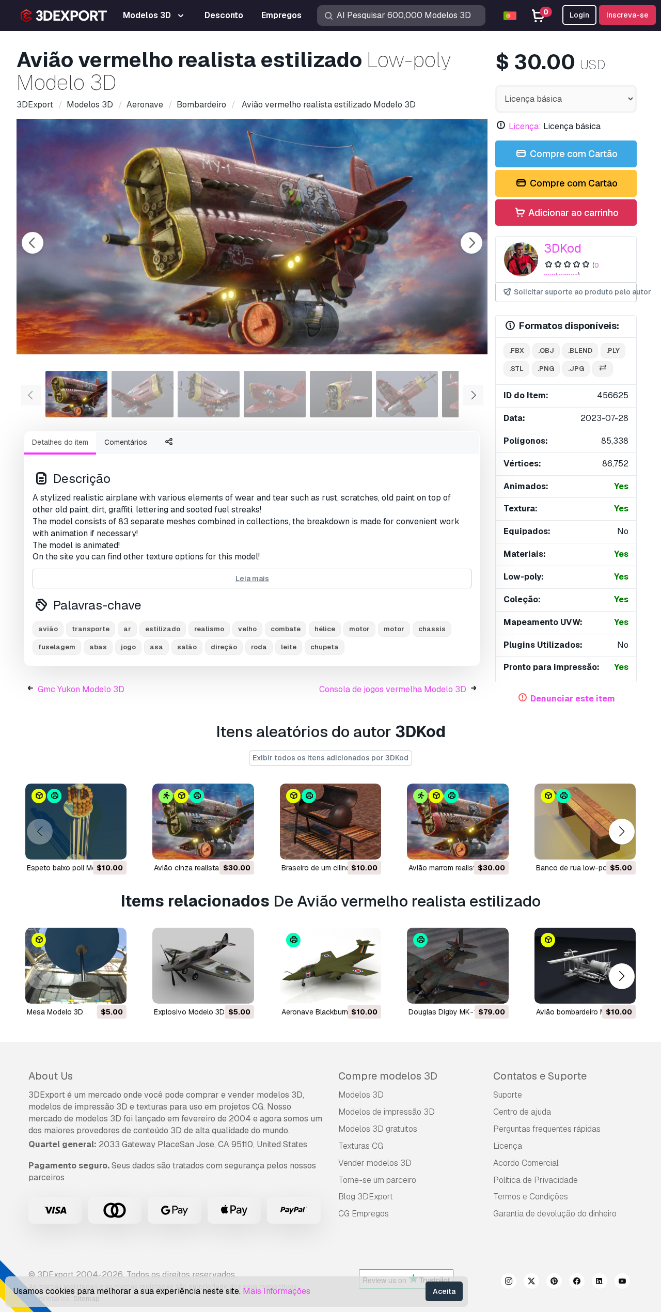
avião (48, 628)
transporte (90, 628)
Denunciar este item (572, 698)
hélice (324, 628)
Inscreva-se (627, 15)
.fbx (516, 350)
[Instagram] (508, 1282)
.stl (516, 368)
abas (98, 647)
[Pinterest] (554, 1282)
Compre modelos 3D (387, 1076)
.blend (580, 350)
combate (286, 628)
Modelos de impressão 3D (386, 1111)
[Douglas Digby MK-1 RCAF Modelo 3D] (457, 966)
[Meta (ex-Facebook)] (576, 1282)
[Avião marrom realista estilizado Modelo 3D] (457, 822)
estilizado (162, 628)
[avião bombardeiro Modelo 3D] (585, 966)
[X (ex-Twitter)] (531, 1282)
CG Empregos (363, 1213)
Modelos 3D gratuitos (377, 1128)
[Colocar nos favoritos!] (111, 845)
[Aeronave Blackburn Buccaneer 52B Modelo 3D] (330, 966)
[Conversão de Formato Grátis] (602, 369)
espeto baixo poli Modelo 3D (74, 867)
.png (546, 368)
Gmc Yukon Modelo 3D (81, 689)
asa (156, 647)
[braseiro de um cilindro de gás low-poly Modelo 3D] (330, 822)
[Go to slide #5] (341, 394)
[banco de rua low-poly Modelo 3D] (585, 822)
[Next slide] (471, 243)
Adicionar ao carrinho (572, 212)
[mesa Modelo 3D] (76, 966)
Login (579, 15)
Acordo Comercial (526, 1163)
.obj (546, 350)
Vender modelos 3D (375, 1163)
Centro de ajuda (522, 1111)
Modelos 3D (361, 1094)
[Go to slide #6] (407, 394)
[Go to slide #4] (275, 394)
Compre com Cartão (573, 154)
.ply (613, 350)
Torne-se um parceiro (377, 1180)
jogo (128, 647)
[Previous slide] (32, 243)
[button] (621, 832)
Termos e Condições (530, 1196)
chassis (432, 628)
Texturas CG (360, 1146)
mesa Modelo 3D (55, 1012)
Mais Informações (276, 1291)
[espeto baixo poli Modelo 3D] (76, 822)
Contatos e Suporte (540, 1076)
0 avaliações (571, 270)
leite (288, 647)
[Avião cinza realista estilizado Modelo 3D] (203, 822)
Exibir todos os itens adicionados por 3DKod (330, 757)
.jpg (576, 368)
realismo (209, 628)
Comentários (125, 442)
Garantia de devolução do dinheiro (555, 1213)
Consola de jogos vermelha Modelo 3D (392, 689)
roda (259, 647)
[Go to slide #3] (209, 394)
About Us (50, 1076)
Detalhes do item (60, 442)
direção (224, 647)
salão (187, 647)
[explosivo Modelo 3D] (203, 966)
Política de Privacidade (535, 1180)
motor (359, 628)
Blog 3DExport (365, 1196)
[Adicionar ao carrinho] (90, 845)
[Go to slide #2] (143, 394)
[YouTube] (622, 1282)
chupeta (324, 647)
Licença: (525, 126)
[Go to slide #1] (76, 394)
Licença (507, 1146)
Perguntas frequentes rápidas (547, 1128)
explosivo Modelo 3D (189, 1012)
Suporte (507, 1094)
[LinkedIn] (599, 1282)
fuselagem (56, 647)
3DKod (562, 248)
